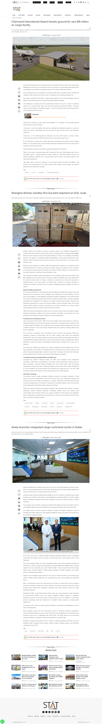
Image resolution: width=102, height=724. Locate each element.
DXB (47, 631)
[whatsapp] (19, 96)
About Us (30, 716)
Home (13, 15)
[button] (51, 28)
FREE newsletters (36, 2)
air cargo (33, 172)
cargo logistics (59, 406)
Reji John (77, 671)
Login (68, 2)
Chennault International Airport (53, 172)
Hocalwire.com (86, 722)
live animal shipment (29, 403)
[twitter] (76, 2)
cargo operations (35, 406)
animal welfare (44, 406)
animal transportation (70, 403)
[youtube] (81, 2)
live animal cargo (60, 403)
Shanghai (52, 403)
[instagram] (83, 2)
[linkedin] (79, 2)
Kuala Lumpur (44, 403)
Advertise (36, 716)
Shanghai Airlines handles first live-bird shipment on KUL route (49, 117)
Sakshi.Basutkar (79, 661)
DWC (52, 631)
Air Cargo (19, 17)
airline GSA (27, 406)
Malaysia (37, 403)
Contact (49, 716)
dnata (26, 631)
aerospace (27, 172)
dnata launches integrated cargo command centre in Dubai (46, 427)
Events (45, 2)
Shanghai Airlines (68, 406)
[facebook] (74, 2)
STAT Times (24, 661)
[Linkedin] (19, 100)
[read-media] (27, 117)
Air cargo (58, 631)
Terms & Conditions (65, 716)
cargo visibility (41, 631)
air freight (52, 406)
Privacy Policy (56, 716)
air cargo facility (41, 172)
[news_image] (16, 657)
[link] (19, 111)
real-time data (32, 631)
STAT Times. (23, 722)
